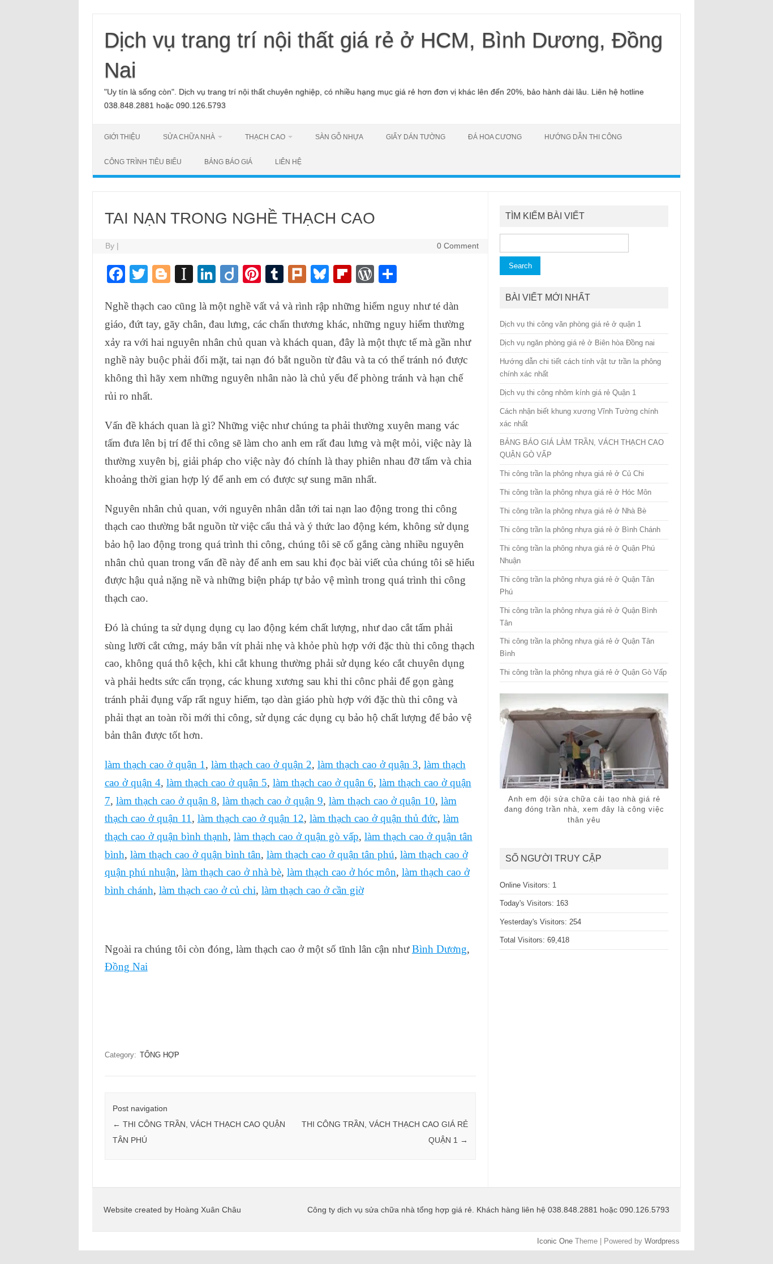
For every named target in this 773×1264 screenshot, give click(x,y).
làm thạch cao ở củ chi (207, 890)
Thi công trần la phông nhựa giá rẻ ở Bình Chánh (580, 529)
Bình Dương (439, 949)
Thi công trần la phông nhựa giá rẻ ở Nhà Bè (573, 511)
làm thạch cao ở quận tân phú (330, 854)
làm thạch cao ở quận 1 (155, 764)
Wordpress (662, 1241)
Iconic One (555, 1241)
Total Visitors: (523, 940)
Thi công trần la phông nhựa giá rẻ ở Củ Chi (572, 473)
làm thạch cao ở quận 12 (250, 818)
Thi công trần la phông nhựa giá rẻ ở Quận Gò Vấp (583, 672)
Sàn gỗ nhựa (339, 137)
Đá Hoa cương (495, 137)
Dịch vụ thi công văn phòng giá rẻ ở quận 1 (570, 324)
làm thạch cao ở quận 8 (166, 801)
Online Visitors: (526, 885)
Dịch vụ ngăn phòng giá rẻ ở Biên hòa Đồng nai (577, 343)
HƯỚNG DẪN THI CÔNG (583, 137)
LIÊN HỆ (288, 162)
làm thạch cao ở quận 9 (272, 801)
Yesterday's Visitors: (534, 922)
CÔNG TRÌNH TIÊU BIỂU (143, 162)
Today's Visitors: (528, 903)
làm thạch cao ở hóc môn (341, 872)
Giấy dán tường (415, 137)
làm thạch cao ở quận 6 (323, 783)
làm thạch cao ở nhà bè (231, 872)
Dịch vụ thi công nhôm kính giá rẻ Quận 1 (568, 392)
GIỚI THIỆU (122, 137)
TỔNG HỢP (159, 1055)
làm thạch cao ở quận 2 (261, 764)
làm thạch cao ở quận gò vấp (296, 836)
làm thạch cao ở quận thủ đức (373, 818)
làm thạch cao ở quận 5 (216, 783)
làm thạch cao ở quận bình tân (195, 854)
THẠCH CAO (265, 137)
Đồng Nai (126, 966)
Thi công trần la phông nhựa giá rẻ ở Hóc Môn (575, 492)
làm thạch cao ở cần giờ (312, 890)
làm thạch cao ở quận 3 (367, 764)
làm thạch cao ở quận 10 (382, 801)
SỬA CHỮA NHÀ (189, 137)
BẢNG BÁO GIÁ (228, 162)
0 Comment (458, 245)
